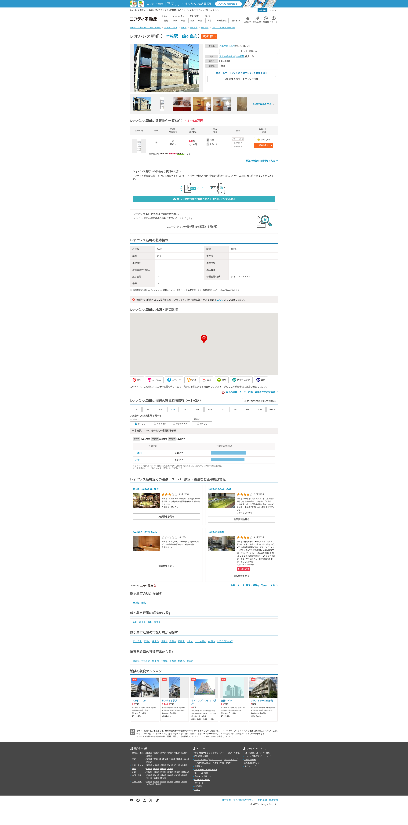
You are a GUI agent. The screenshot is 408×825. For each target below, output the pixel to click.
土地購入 (198, 766)
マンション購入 (201, 759)
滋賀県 (170, 772)
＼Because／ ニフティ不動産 (257, 753)
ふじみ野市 (200, 641)
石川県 (177, 765)
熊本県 (170, 781)
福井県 (184, 765)
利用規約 (262, 799)
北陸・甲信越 (137, 765)
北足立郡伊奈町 (225, 641)
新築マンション (215, 759)
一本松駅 (170, 36)
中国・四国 (137, 775)
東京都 (136, 661)
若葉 (137, 460)
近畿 (134, 772)
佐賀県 (156, 781)
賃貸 (196, 753)
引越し (197, 790)
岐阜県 (156, 769)
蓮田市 (155, 641)
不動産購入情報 (201, 756)
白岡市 (211, 641)
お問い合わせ (250, 759)
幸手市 (172, 641)
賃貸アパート (220, 753)
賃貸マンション (206, 753)
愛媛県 (156, 778)
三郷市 (147, 641)
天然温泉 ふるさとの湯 (219, 489)
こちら (220, 299)
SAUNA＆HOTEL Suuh (145, 532)
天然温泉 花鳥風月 (217, 532)
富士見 (142, 622)
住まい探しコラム (202, 780)
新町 (135, 622)
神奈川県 (145, 661)
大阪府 (149, 772)
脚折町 (157, 622)
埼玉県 (222, 45)
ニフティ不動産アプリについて (257, 756)
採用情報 (273, 799)
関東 (134, 759)
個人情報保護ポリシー (244, 799)
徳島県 (184, 775)
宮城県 (170, 753)
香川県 (149, 778)
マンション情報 (201, 773)
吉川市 (190, 641)
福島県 (149, 756)
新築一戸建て (212, 763)
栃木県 (181, 661)
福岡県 (149, 781)
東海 (134, 769)
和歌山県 (185, 772)
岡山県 (156, 775)
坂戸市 (164, 641)
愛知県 (149, 769)
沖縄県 (158, 784)
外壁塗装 (198, 786)
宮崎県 (184, 781)
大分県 (177, 781)
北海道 (149, 753)
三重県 (170, 769)
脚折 (150, 622)
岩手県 (163, 753)
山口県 (177, 775)
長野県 (163, 765)
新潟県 (149, 765)
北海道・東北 (137, 753)
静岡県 (163, 769)
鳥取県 (163, 775)
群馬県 (190, 661)
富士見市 (137, 641)
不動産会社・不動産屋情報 (205, 769)
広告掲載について (252, 763)
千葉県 (164, 661)
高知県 (163, 778)
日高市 (181, 641)
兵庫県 (156, 772)
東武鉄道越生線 (227, 56)
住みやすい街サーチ (203, 776)
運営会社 (226, 799)
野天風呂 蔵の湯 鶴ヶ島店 (146, 489)
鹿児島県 (150, 784)
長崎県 (163, 781)
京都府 (163, 772)
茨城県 (172, 661)
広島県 (149, 775)
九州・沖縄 (137, 781)
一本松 (138, 453)
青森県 (156, 753)
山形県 (184, 753)
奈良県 (177, 772)
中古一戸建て (226, 763)
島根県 (170, 775)
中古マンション (230, 759)
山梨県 (156, 765)
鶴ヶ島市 (190, 36)
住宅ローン (199, 783)
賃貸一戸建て (233, 753)
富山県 (170, 765)
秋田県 (177, 753)
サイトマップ (250, 766)
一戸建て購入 (200, 763)
